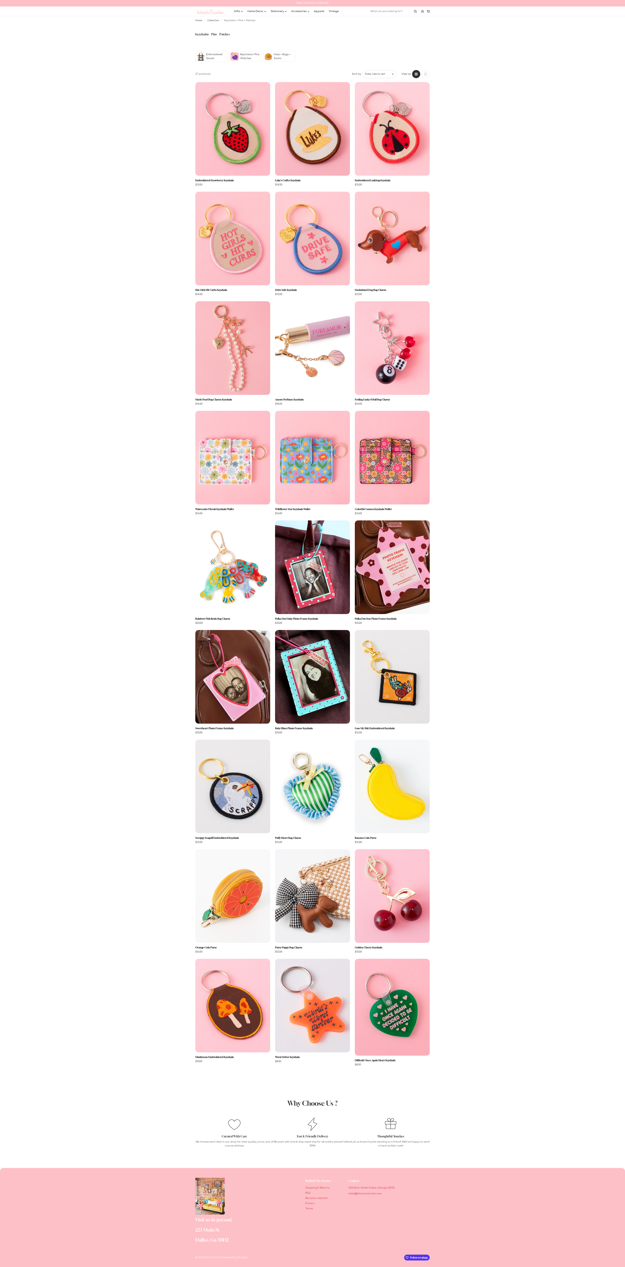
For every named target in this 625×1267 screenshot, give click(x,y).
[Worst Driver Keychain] (312, 1005)
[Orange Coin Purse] (232, 896)
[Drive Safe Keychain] (312, 238)
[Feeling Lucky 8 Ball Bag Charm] (392, 348)
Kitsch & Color (213, 1257)
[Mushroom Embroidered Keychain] (232, 1005)
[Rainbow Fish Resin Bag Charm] (232, 567)
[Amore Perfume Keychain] (312, 348)
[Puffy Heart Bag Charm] (312, 786)
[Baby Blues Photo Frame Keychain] (312, 677)
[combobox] (394, 11)
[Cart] (428, 11)
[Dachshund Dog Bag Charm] (392, 238)
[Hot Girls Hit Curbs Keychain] (232, 238)
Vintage (334, 11)
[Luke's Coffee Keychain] (312, 129)
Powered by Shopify (235, 1257)
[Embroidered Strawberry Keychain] (232, 129)
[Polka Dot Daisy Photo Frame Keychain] (312, 567)
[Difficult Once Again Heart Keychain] (392, 1007)
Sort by (356, 74)
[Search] (415, 11)
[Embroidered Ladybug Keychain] (392, 129)
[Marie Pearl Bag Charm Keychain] (232, 348)
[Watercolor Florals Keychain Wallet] (232, 457)
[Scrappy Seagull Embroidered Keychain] (232, 786)
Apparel (319, 11)
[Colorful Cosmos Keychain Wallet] (392, 457)
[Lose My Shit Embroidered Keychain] (392, 677)
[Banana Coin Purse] (392, 786)
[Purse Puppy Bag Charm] (312, 896)
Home (198, 20)
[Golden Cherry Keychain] (392, 896)
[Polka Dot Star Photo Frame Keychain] (392, 567)
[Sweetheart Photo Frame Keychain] (232, 677)
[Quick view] (263, 89)
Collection (213, 20)
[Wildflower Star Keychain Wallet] (312, 457)
